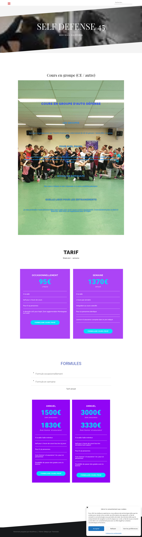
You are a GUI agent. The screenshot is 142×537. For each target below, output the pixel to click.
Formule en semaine (45, 381)
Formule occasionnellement (49, 374)
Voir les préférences (130, 529)
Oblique (46, 532)
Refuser (113, 529)
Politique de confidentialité (114, 533)
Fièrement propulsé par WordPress (25, 532)
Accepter (96, 529)
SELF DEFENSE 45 (71, 26)
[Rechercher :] (122, 2)
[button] (138, 509)
